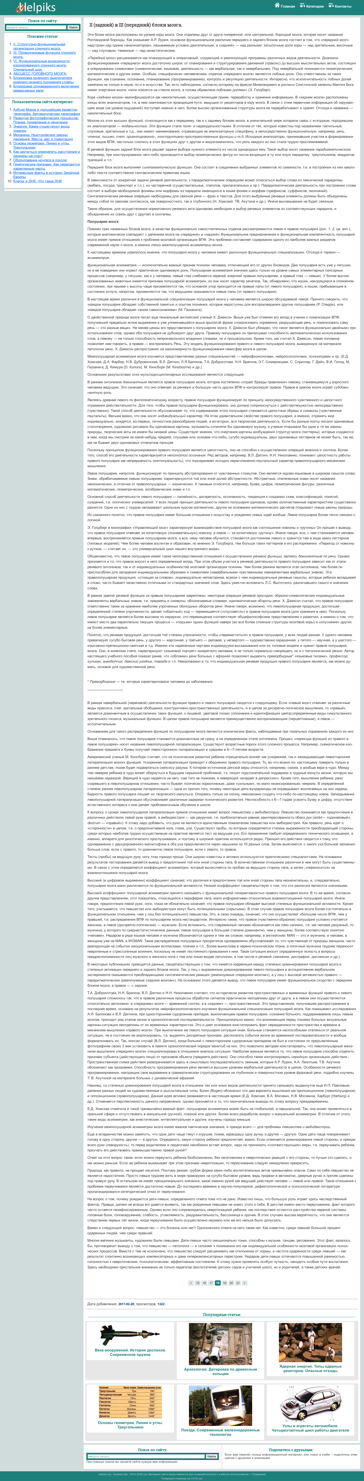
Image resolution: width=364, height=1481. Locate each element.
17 (211, 1283)
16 (204, 1283)
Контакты (343, 6)
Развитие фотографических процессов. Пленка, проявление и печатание (46, 120)
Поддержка (259, 1474)
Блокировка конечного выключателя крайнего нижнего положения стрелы (43, 80)
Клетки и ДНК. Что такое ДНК (37, 181)
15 (197, 1283)
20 (231, 1283)
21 (238, 1283)
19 (224, 1283)
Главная (288, 6)
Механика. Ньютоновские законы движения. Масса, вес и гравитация (43, 137)
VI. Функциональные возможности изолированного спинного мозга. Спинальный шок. (41, 65)
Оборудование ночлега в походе (40, 160)
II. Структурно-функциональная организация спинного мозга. (39, 46)
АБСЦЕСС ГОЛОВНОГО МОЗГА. (40, 74)
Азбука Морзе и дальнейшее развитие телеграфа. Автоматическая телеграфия (46, 112)
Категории (315, 6)
